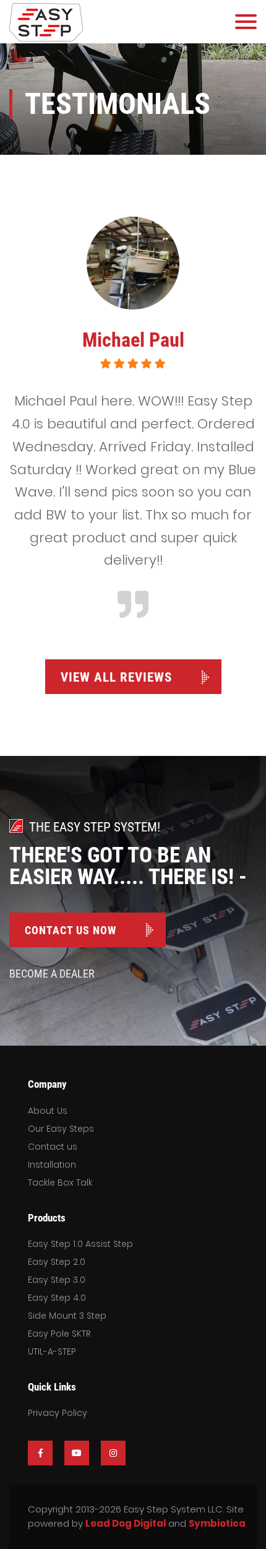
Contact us (52, 1146)
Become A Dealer (52, 974)
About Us (47, 1110)
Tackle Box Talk (60, 1182)
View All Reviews (116, 677)
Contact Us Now (70, 930)
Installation (52, 1164)
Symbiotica (217, 1523)
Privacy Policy (57, 1413)
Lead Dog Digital (125, 1523)
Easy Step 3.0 (56, 1279)
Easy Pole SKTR (59, 1333)
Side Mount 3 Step (67, 1315)
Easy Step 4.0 (57, 1297)
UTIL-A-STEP (52, 1351)
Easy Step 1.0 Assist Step (80, 1244)
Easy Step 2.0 (56, 1262)
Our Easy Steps (61, 1128)
